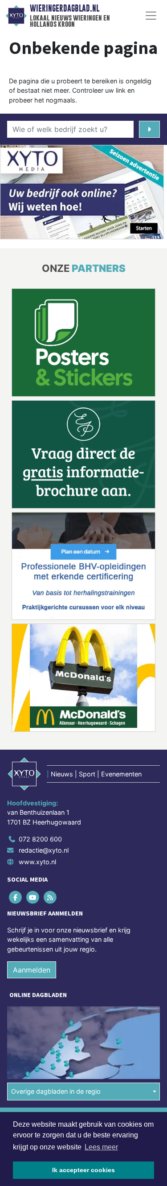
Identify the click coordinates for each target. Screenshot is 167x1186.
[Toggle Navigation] (151, 15)
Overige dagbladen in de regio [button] (56, 1091)
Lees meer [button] (101, 1147)
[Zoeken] (149, 129)
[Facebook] (15, 897)
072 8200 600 (40, 839)
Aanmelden (31, 969)
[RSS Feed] (50, 897)
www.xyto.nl (37, 862)
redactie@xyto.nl (44, 850)
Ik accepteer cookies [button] (83, 1170)
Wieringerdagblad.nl (64, 8)
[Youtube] (33, 897)
